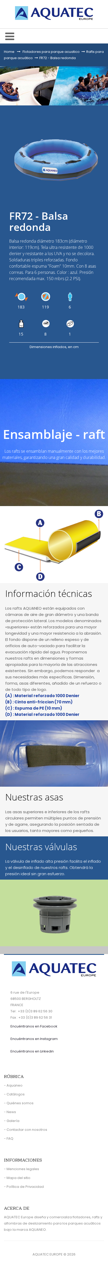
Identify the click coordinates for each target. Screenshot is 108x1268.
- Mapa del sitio (17, 1177)
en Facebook (33, 1026)
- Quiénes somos (19, 1103)
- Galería (11, 1120)
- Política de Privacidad (24, 1186)
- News (10, 1111)
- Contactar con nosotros (25, 1129)
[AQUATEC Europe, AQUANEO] (54, 13)
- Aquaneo (13, 1085)
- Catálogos (14, 1094)
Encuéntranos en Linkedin (32, 1051)
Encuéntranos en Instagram (34, 1038)
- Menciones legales (21, 1168)
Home (9, 51)
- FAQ (8, 1138)
